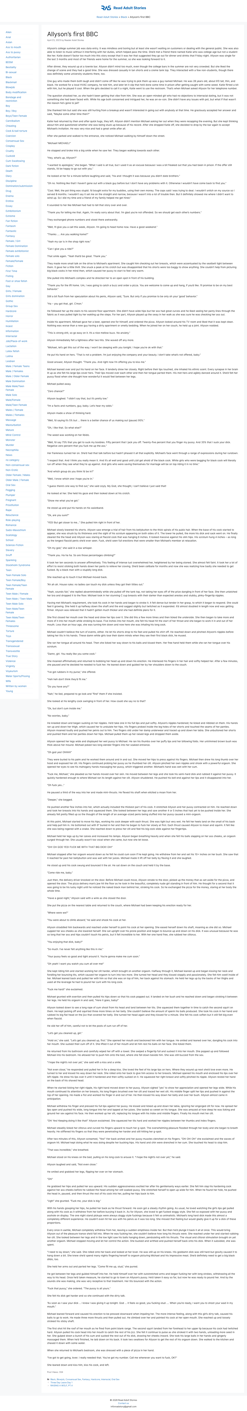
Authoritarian (13, 57)
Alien (8, 32)
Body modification (16, 92)
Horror (9, 316)
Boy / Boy (11, 110)
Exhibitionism (13, 211)
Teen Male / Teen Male (19, 598)
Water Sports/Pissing (18, 676)
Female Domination (17, 246)
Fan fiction (12, 221)
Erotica (10, 201)
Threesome (12, 626)
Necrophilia (12, 450)
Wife (8, 681)
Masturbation (13, 425)
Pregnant (11, 500)
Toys (8, 636)
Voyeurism (12, 671)
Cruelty (10, 150)
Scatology (11, 535)
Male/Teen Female (16, 404)
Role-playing (13, 520)
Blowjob (60, 1379)
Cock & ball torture (16, 130)
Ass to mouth (13, 47)
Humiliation (12, 321)
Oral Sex (115, 1379)
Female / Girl (13, 241)
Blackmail (11, 82)
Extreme (10, 216)
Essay (9, 206)
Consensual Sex (73, 1379)
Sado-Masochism (16, 530)
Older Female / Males (18, 475)
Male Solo (11, 394)
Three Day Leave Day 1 (61, 1382)
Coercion (11, 135)
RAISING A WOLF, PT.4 (61, 1385)
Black (124, 17)
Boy (8, 105)
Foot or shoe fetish (16, 281)
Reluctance (12, 515)
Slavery (10, 550)
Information (12, 331)
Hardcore (95, 1379)
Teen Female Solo (16, 575)
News (9, 455)
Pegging (10, 490)
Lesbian (10, 361)
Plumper (10, 495)
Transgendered (14, 641)
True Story (12, 656)
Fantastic (11, 231)
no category (12, 460)
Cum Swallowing (15, 160)
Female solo (12, 256)
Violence (11, 661)
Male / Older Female (17, 376)
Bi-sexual (11, 72)
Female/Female (14, 261)
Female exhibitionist (17, 251)
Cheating (11, 125)
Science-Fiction (14, 545)
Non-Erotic (12, 470)
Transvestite (13, 651)
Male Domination (15, 381)
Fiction (9, 266)
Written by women (16, 686)
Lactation (11, 346)
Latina (9, 356)
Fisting (9, 276)
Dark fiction (12, 165)
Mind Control (13, 435)
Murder (10, 445)
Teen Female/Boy (16, 580)
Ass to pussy (13, 52)
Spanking (11, 560)
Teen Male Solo (14, 603)
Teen (8, 570)
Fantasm (11, 226)
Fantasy (86, 1379)
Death (9, 170)
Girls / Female (14, 291)
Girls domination (15, 296)
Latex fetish (12, 351)
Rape (9, 510)
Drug (8, 191)
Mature (10, 430)
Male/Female (13, 399)
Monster (10, 440)
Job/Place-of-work (16, 341)
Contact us (123, 1403)
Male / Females (14, 371)
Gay (8, 286)
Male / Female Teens (18, 366)
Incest (9, 326)
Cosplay (10, 145)
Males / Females (15, 415)
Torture (10, 631)
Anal (8, 37)
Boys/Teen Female (16, 115)
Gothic (9, 301)
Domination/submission (19, 186)
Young (9, 691)
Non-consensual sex (17, 465)
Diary (9, 175)
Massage (11, 420)
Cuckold (10, 155)
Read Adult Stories (129, 8)
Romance (11, 525)
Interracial (105, 1379)
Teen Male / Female (17, 593)
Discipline (11, 181)
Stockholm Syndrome (18, 565)
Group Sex (12, 306)
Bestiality (11, 67)
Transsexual (13, 646)
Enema (10, 196)
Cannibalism (13, 120)
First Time (11, 271)
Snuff (9, 555)
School (9, 540)
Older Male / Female (17, 480)
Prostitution (12, 505)
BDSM (9, 62)
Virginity (10, 666)
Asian (9, 42)
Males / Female (14, 409)
